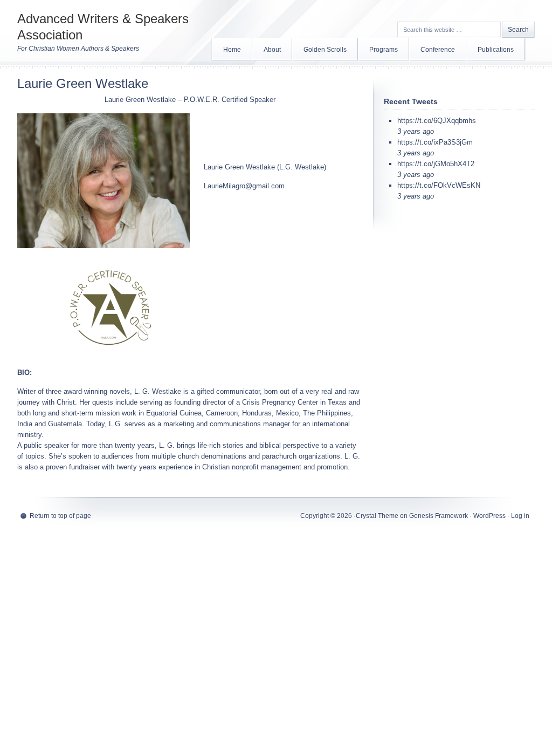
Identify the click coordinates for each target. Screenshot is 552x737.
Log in (520, 516)
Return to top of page (60, 516)
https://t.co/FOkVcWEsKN (438, 185)
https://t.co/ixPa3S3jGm (435, 142)
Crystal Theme (377, 516)
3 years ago (415, 131)
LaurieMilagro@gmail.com (244, 186)
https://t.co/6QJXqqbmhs (436, 121)
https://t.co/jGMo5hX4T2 (435, 164)
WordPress (489, 516)
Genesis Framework (438, 516)
